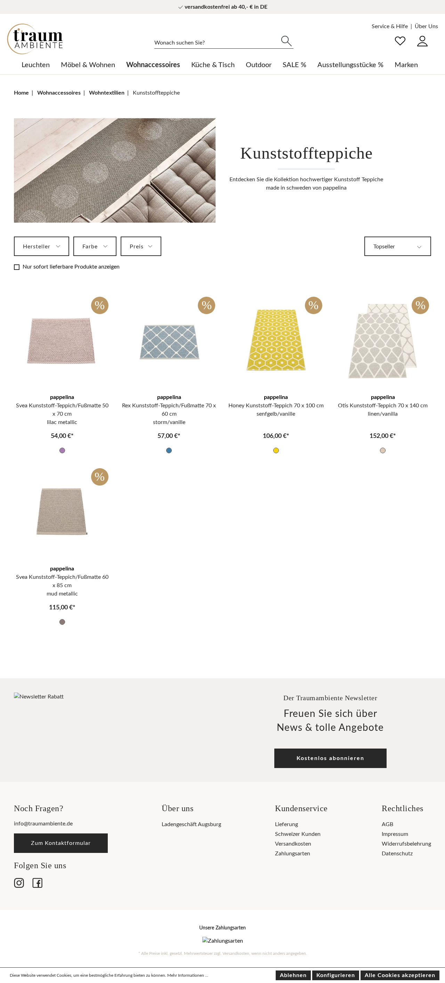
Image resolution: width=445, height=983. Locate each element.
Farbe (90, 246)
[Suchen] (286, 40)
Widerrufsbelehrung (406, 844)
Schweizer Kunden (298, 834)
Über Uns (426, 26)
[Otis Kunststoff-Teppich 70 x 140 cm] (383, 341)
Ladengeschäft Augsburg (191, 824)
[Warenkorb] (437, 36)
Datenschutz (397, 853)
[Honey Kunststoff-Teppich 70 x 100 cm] (276, 341)
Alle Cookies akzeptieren (400, 975)
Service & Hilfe (390, 26)
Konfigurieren (335, 975)
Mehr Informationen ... (187, 975)
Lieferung (286, 824)
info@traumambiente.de (43, 823)
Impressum (395, 834)
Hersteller (37, 246)
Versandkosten (293, 844)
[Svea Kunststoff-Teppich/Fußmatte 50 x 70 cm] (62, 341)
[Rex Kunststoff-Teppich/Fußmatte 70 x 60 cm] (169, 341)
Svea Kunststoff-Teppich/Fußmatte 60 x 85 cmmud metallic (62, 585)
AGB (387, 824)
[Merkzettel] (400, 40)
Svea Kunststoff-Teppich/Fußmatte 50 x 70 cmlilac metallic (62, 414)
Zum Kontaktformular (61, 843)
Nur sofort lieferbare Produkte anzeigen (71, 267)
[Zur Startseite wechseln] (35, 39)
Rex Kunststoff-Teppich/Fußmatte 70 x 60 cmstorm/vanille (169, 414)
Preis (137, 246)
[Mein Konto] (422, 40)
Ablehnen (293, 975)
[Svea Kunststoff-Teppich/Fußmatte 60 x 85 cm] (62, 512)
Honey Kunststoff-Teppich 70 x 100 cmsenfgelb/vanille (276, 410)
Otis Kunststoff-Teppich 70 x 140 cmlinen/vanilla (383, 410)
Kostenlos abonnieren (330, 758)
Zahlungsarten (292, 853)
